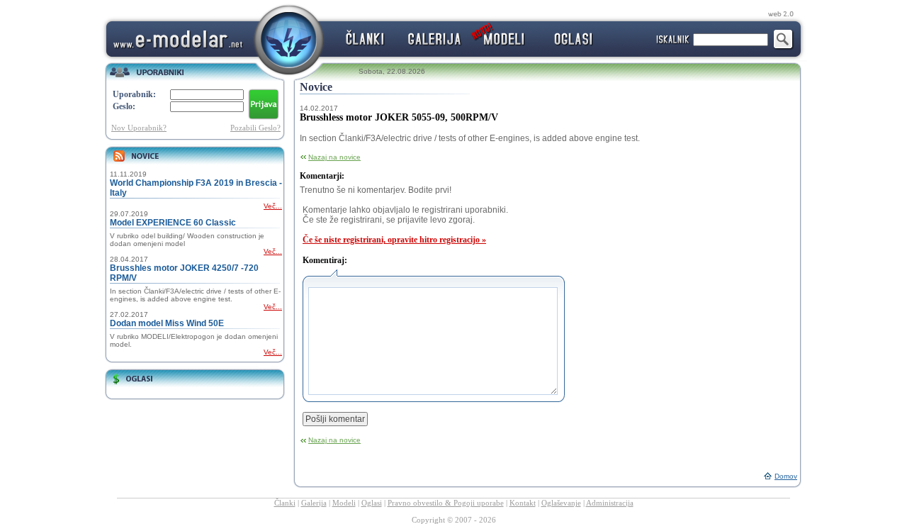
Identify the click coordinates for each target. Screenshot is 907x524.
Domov (785, 476)
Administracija (609, 502)
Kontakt (522, 502)
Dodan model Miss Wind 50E (167, 323)
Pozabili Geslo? (255, 127)
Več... (273, 206)
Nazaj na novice (334, 157)
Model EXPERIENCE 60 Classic (173, 223)
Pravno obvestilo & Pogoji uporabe (446, 502)
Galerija (314, 502)
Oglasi (371, 502)
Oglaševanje (561, 502)
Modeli (344, 502)
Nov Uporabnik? (139, 127)
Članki (284, 502)
